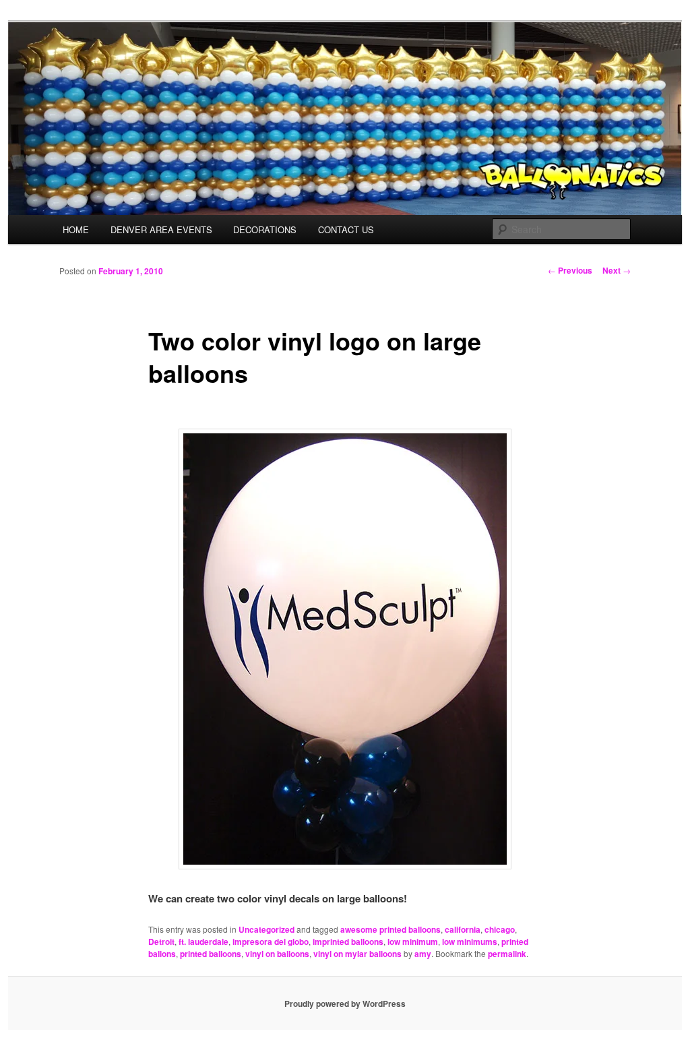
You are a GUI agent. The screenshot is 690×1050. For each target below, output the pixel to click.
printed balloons (210, 954)
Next (616, 270)
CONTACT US (346, 229)
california (462, 929)
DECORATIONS (264, 229)
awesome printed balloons (390, 929)
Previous (570, 270)
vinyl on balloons (277, 954)
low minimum (412, 941)
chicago (499, 929)
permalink (507, 954)
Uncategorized (266, 929)
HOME (76, 229)
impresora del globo (270, 941)
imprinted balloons (348, 941)
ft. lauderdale (203, 941)
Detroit (161, 941)
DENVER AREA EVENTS (161, 229)
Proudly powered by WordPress (345, 1003)
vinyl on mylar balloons (357, 954)
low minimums (469, 941)
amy (422, 954)
